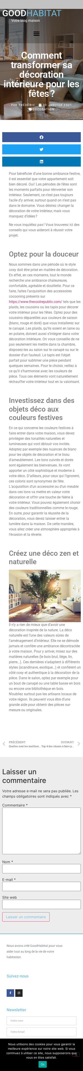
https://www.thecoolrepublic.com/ (35, 302)
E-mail (9, 879)
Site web (9, 897)
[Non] (76, 1055)
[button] (37, 34)
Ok (43, 1064)
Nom (7, 862)
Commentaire (15, 805)
